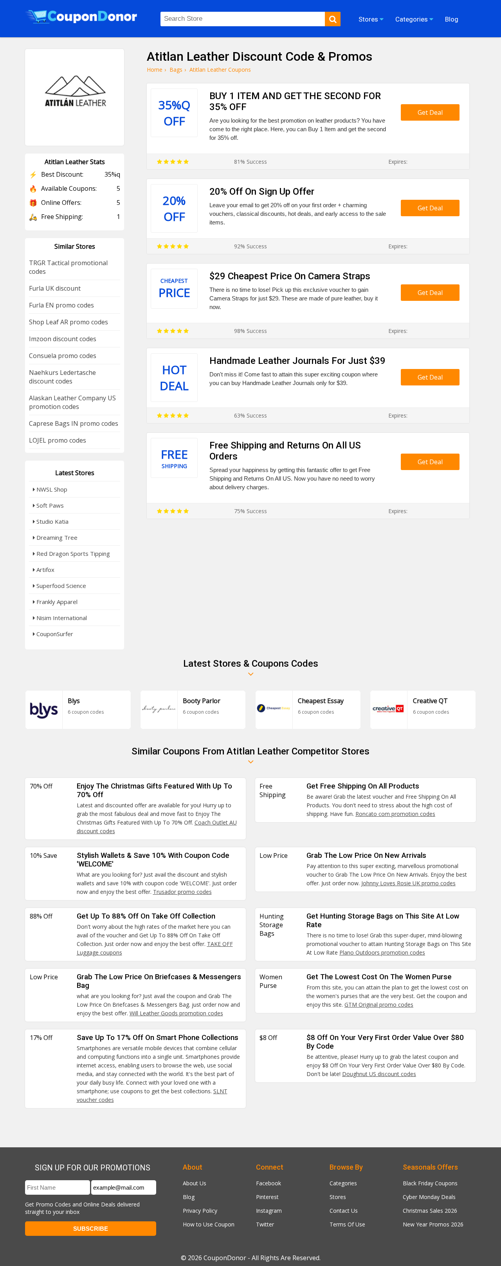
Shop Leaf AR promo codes (68, 322)
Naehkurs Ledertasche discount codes (62, 376)
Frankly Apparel (56, 602)
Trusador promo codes (182, 891)
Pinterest (267, 1197)
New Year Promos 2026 (433, 1224)
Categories (343, 1183)
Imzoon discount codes (62, 339)
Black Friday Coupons (430, 1183)
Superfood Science (60, 586)
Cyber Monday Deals (429, 1197)
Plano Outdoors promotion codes (382, 952)
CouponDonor (225, 1257)
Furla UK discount (55, 288)
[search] (333, 19)
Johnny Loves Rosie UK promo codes (408, 883)
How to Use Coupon (208, 1224)
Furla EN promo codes (61, 305)
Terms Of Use (347, 1224)
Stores (338, 1197)
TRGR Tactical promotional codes (68, 267)
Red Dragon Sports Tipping (72, 553)
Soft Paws (49, 505)
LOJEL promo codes (57, 440)
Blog (189, 1197)
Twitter (265, 1224)
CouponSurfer (54, 634)
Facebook (268, 1183)
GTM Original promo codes (378, 1004)
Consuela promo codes (62, 355)
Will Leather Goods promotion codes (176, 1013)
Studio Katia (51, 521)
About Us (194, 1183)
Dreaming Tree (56, 537)
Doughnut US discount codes (379, 1074)
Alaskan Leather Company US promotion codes (72, 402)
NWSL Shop (51, 489)
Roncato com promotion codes (395, 813)
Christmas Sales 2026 (430, 1210)
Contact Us (344, 1210)
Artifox (44, 569)
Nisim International (61, 618)
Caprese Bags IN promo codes (73, 423)
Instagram (269, 1210)
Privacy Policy (200, 1210)
